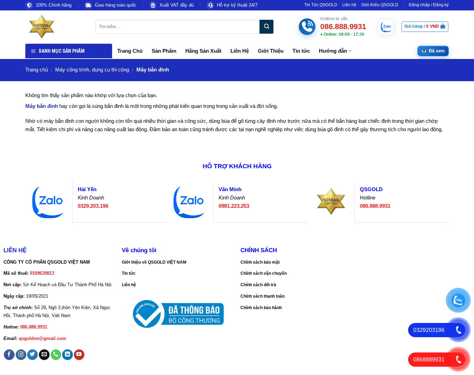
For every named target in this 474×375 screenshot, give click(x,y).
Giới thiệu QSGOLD (379, 4)
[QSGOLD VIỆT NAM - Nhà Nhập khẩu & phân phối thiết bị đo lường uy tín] (55, 26)
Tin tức (301, 51)
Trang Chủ (130, 51)
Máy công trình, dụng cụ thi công (92, 70)
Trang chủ (36, 70)
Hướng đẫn (333, 51)
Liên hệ (349, 4)
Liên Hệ (239, 51)
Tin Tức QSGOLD (320, 4)
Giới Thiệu (270, 51)
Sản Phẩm (164, 51)
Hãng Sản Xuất (203, 51)
